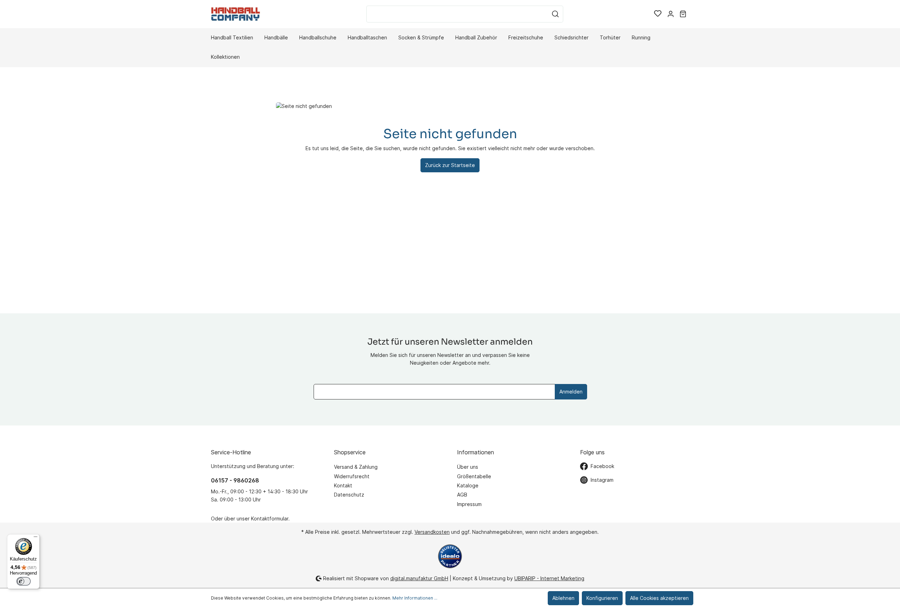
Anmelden (571, 392)
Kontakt (343, 485)
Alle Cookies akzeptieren (659, 598)
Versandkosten (432, 532)
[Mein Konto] (670, 14)
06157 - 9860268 (235, 480)
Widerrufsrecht (351, 476)
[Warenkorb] (683, 14)
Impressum (469, 504)
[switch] (24, 581)
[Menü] (35, 538)
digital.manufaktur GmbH (419, 578)
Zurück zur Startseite (450, 165)
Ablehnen (563, 598)
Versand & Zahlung (356, 467)
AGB (462, 495)
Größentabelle (474, 476)
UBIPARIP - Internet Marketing (549, 578)
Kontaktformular (269, 518)
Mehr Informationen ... (414, 598)
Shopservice (350, 452)
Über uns (467, 467)
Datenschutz (349, 495)
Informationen (475, 452)
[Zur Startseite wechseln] (235, 14)
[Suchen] (555, 14)
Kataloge (467, 485)
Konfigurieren (602, 598)
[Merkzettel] (657, 14)
